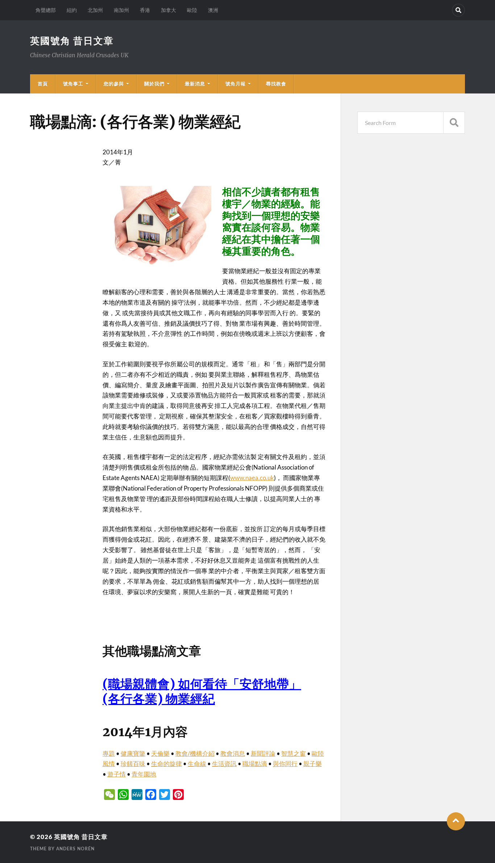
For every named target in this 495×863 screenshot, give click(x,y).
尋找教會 (276, 84)
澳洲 (213, 10)
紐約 (72, 10)
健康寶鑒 (133, 753)
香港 (145, 10)
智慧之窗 (293, 753)
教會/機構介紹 (195, 753)
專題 (109, 753)
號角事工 (73, 84)
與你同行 (285, 763)
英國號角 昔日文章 (72, 40)
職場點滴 (254, 763)
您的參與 (114, 84)
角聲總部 (46, 10)
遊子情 (116, 774)
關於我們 (154, 84)
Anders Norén (75, 849)
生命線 (197, 763)
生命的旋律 (166, 763)
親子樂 (312, 763)
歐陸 (192, 10)
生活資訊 (224, 763)
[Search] (458, 10)
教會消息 (232, 753)
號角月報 (235, 84)
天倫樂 (160, 753)
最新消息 (195, 84)
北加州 (95, 10)
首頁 (43, 84)
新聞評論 (263, 753)
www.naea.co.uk (252, 477)
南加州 (121, 10)
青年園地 (144, 774)
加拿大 (168, 10)
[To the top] (456, 821)
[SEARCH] (454, 123)
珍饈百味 (133, 763)
